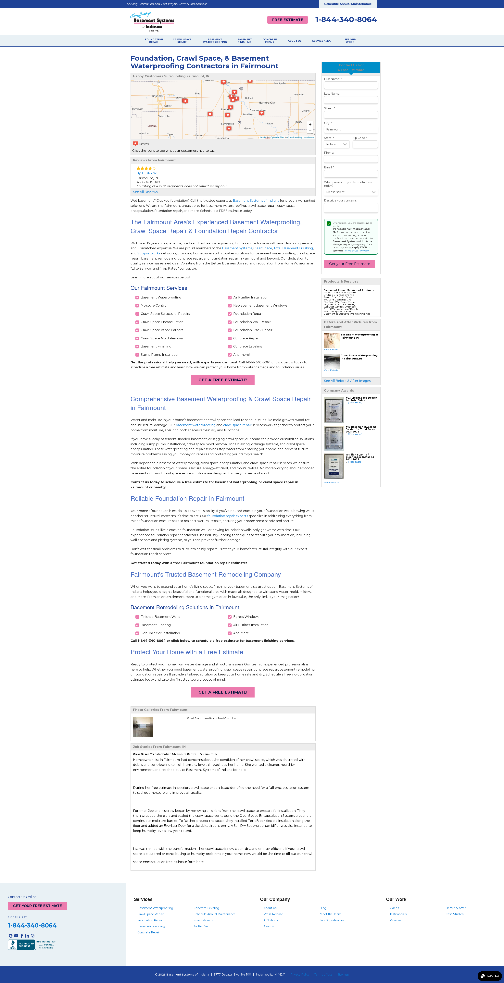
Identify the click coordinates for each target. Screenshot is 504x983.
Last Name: (333, 93)
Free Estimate (287, 20)
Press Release (273, 914)
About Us (294, 41)
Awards (269, 926)
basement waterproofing (196, 425)
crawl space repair (237, 425)
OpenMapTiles (277, 137)
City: (328, 123)
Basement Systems (237, 248)
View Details (331, 349)
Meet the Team (330, 914)
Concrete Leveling (206, 908)
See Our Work (350, 41)
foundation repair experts (227, 516)
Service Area (321, 41)
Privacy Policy (299, 974)
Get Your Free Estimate (37, 906)
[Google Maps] (10, 935)
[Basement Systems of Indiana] (152, 21)
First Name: (333, 79)
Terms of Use (351, 250)
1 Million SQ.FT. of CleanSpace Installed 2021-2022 (360, 457)
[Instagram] (32, 935)
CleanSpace (262, 248)
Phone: (330, 152)
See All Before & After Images (347, 381)
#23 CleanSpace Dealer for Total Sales (361, 399)
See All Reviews (145, 192)
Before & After (456, 908)
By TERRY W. (146, 173)
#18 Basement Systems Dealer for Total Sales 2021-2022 (361, 429)
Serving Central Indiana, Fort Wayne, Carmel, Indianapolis (167, 4)
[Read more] (355, 402)
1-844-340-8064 (346, 19)
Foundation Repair (154, 41)
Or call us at (17, 917)
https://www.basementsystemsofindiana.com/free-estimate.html (255, 861)
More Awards (331, 482)
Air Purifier (201, 926)
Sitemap (343, 974)
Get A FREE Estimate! (222, 380)
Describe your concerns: (340, 200)
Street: (329, 108)
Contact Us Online (22, 897)
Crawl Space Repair (182, 41)
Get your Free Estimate (349, 264)
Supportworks (148, 253)
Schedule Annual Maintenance (348, 4)
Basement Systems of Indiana (256, 200)
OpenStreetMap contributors (300, 137)
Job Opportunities (332, 920)
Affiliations (271, 920)
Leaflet (263, 137)
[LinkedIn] (27, 935)
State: (329, 138)
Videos (394, 908)
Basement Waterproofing (215, 41)
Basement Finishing (244, 41)
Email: (329, 167)
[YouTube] (16, 935)
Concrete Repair (269, 41)
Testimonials (398, 914)
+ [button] (310, 124)
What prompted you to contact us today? (348, 184)
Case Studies (454, 914)
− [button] (310, 130)
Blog (323, 908)
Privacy (364, 250)
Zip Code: (360, 138)
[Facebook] (21, 935)
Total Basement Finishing (293, 248)
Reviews (395, 920)
